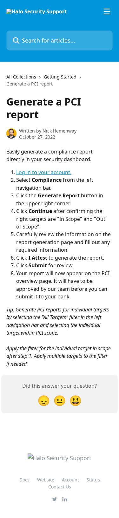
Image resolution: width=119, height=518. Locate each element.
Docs (24, 480)
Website (45, 480)
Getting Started (60, 77)
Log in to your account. (43, 172)
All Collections (21, 77)
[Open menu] (107, 11)
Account (70, 480)
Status (93, 480)
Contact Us (59, 487)
